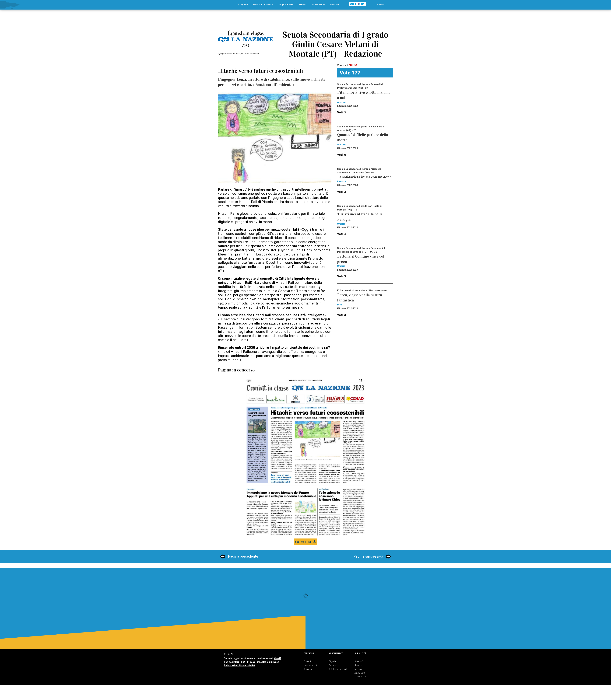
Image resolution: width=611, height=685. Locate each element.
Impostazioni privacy (267, 662)
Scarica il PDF (303, 541)
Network (358, 665)
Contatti (307, 661)
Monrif (277, 658)
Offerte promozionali (338, 669)
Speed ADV (359, 661)
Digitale (332, 661)
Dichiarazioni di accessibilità (239, 665)
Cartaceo (333, 665)
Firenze (341, 181)
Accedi (380, 4)
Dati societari (231, 662)
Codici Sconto (361, 676)
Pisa (339, 304)
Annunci (358, 669)
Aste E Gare (360, 672)
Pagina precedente (243, 556)
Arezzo (341, 102)
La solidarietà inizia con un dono (364, 177)
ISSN (243, 662)
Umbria (341, 223)
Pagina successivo (368, 556)
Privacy (251, 662)
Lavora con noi (310, 665)
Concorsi (308, 669)
